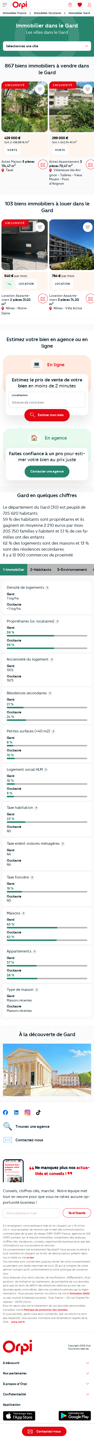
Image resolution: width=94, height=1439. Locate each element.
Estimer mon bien (50, 415)
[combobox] (12, 402)
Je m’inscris (76, 1213)
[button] (47, 1363)
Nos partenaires (15, 1373)
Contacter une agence (47, 471)
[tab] (13, 569)
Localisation (20, 395)
